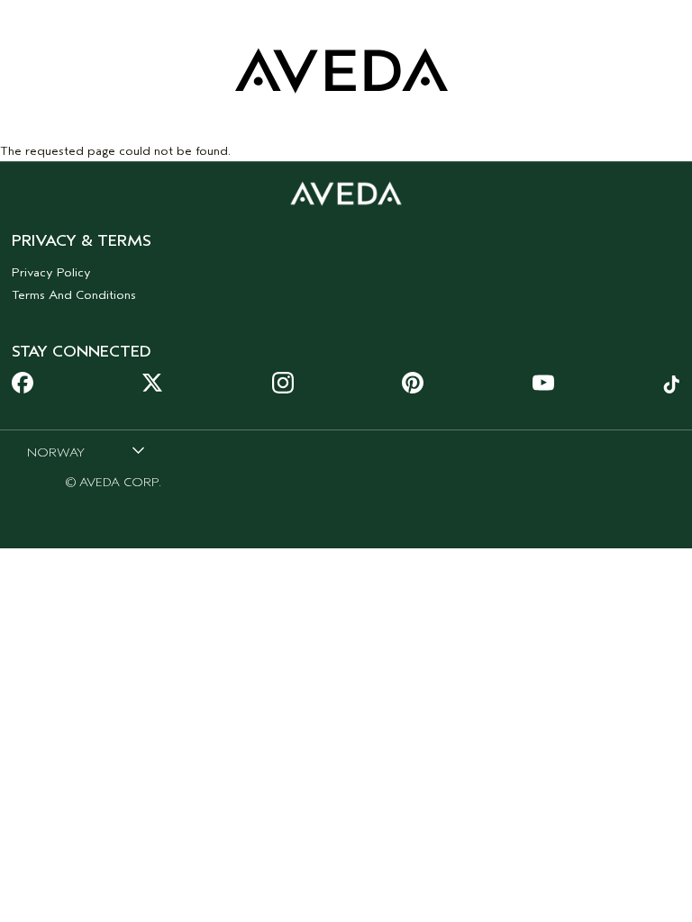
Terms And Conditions (74, 295)
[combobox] (85, 452)
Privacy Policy (51, 272)
